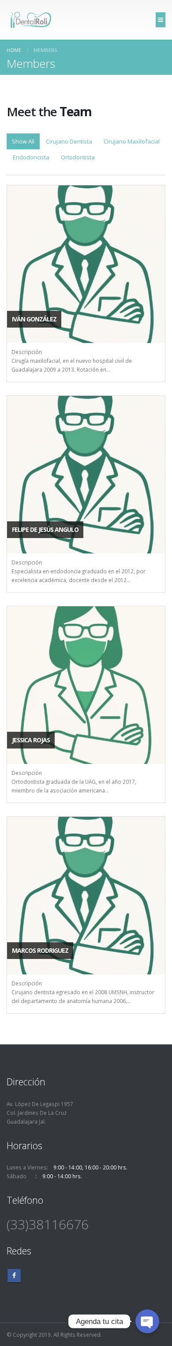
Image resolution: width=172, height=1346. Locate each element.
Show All (23, 141)
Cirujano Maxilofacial (132, 141)
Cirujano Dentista (69, 141)
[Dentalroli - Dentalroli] (31, 20)
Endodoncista (31, 157)
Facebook (14, 1275)
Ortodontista (78, 157)
